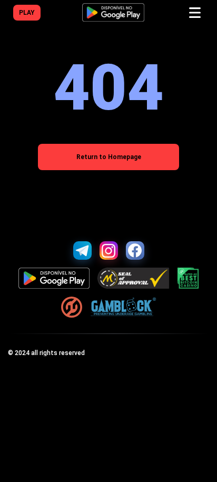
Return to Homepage (108, 157)
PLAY (27, 12)
